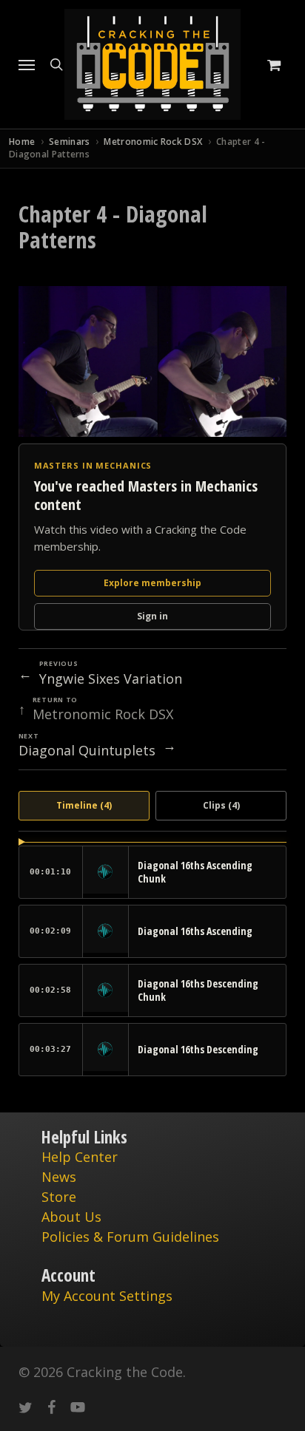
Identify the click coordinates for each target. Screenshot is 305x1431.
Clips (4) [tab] (221, 805)
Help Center (79, 1157)
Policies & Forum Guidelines (130, 1236)
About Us (71, 1217)
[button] (27, 64)
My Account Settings (106, 1296)
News (58, 1177)
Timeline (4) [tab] (84, 805)
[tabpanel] (153, 959)
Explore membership (152, 583)
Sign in (152, 616)
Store (58, 1197)
